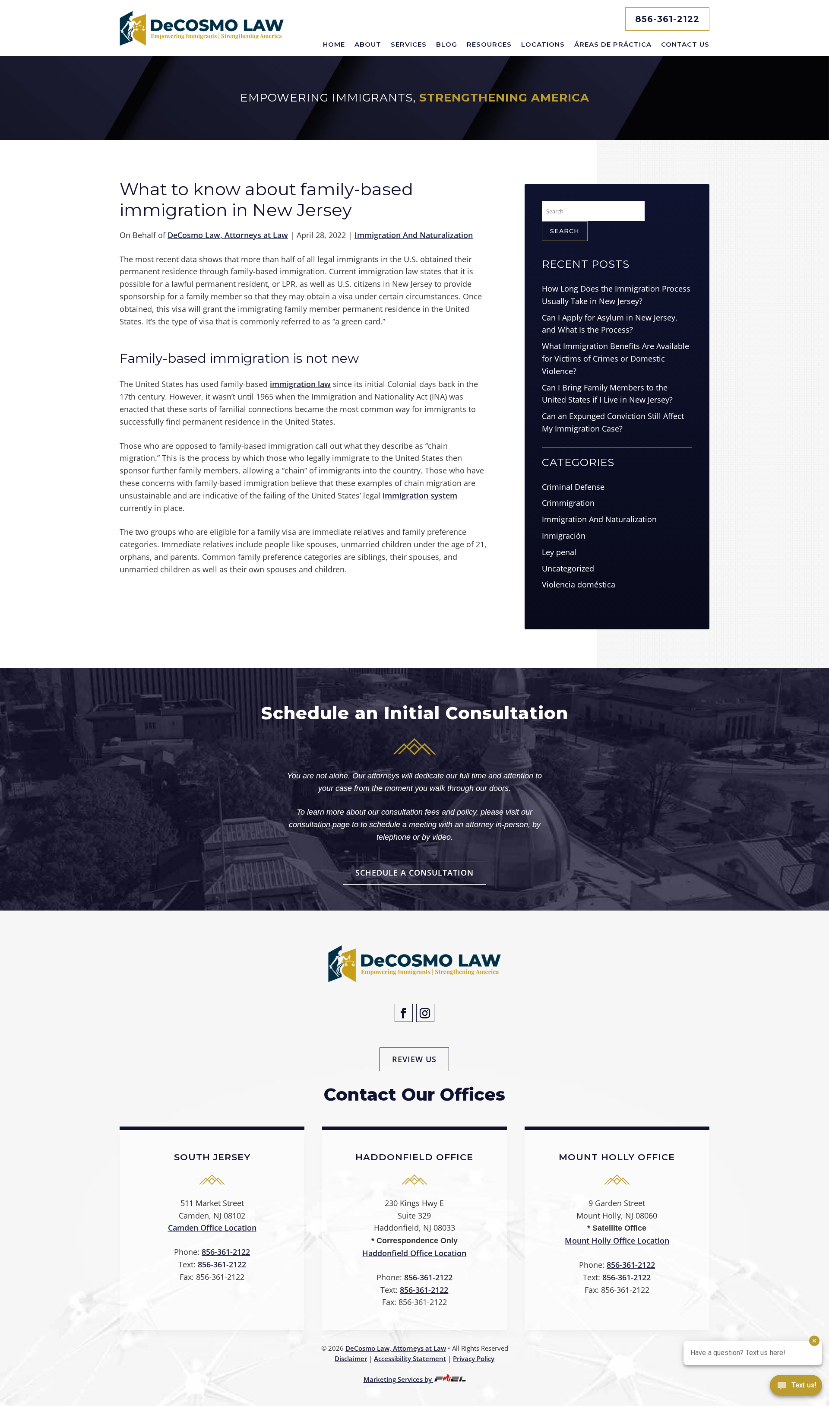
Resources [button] (489, 44)
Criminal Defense (573, 487)
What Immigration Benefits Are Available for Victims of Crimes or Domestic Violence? (615, 358)
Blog (446, 44)
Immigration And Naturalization (413, 235)
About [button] (367, 44)
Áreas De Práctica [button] (613, 44)
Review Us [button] (414, 1059)
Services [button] (409, 44)
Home (334, 44)
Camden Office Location (212, 1227)
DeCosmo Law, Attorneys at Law (228, 235)
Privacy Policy (473, 1358)
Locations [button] (543, 44)
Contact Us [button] (685, 44)
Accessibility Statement (410, 1358)
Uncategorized (568, 568)
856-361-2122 (667, 19)
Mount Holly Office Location (617, 1240)
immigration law (300, 384)
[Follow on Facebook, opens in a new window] (404, 1013)
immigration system (420, 495)
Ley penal (559, 552)
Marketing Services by (398, 1379)
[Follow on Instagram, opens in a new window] (425, 1013)
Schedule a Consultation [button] (414, 872)
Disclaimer (351, 1358)
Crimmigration (568, 503)
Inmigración (563, 535)
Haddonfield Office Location (414, 1253)
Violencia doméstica (578, 584)
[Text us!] (796, 1388)
